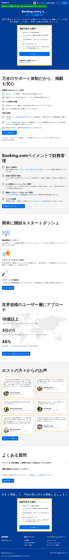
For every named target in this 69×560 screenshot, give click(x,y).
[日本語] (34, 2)
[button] (24, 6)
